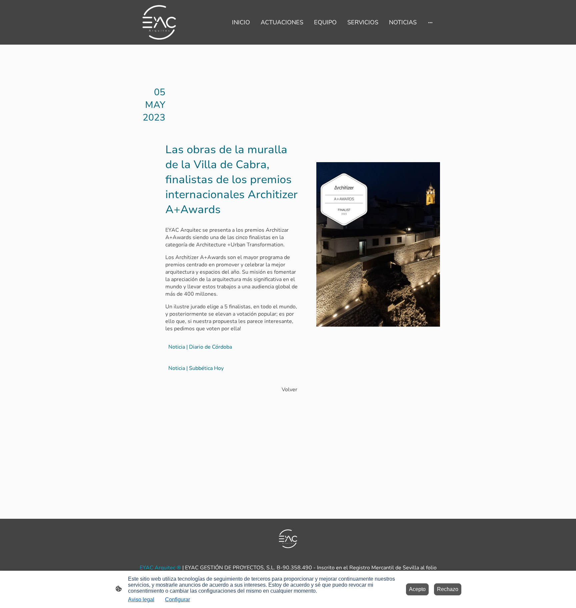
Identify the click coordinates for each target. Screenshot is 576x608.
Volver (289, 389)
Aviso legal (141, 599)
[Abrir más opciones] (430, 22)
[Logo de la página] (159, 22)
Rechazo (447, 589)
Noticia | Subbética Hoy (196, 368)
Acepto (417, 589)
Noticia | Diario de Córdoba (200, 347)
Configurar (177, 599)
